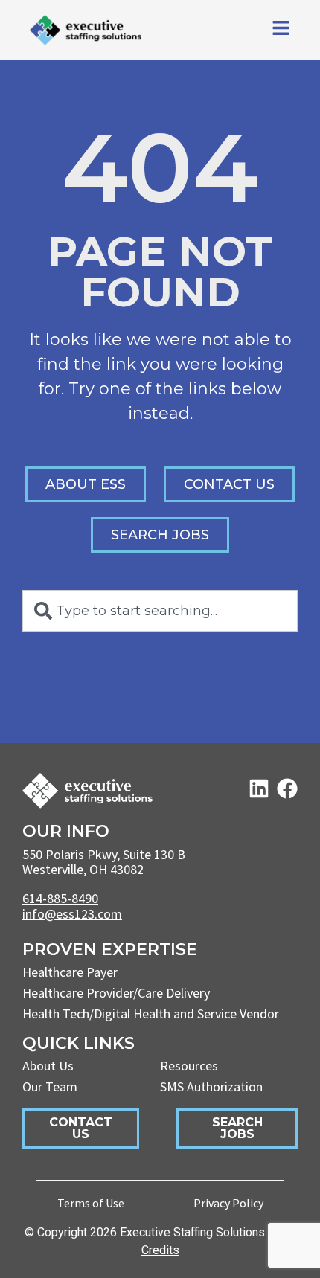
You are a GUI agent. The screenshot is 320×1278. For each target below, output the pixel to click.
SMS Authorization (211, 1086)
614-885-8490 (60, 898)
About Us (48, 1065)
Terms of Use (90, 1202)
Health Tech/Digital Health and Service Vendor (150, 1013)
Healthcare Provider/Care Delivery (116, 992)
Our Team (49, 1086)
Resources (189, 1065)
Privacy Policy (228, 1202)
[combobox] (160, 611)
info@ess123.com (72, 913)
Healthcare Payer (70, 971)
